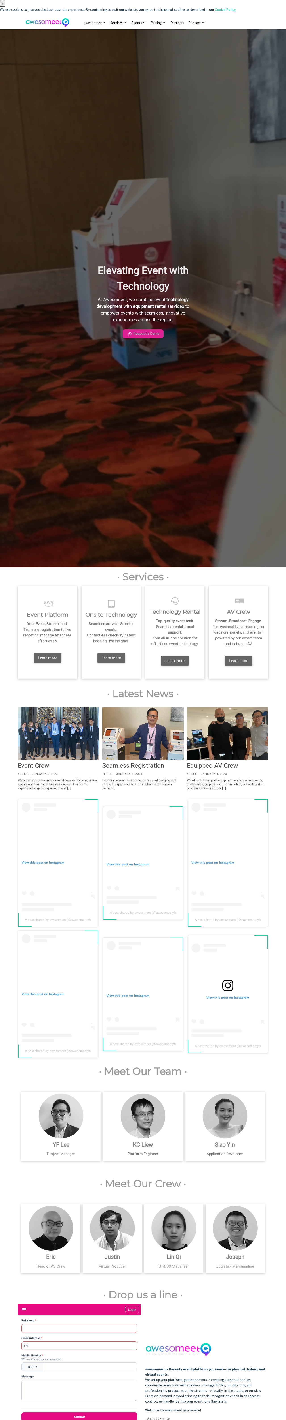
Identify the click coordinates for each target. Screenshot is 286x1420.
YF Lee (23, 773)
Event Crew (33, 765)
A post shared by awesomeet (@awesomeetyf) (58, 919)
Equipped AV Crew (212, 765)
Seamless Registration (133, 765)
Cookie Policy (225, 9)
